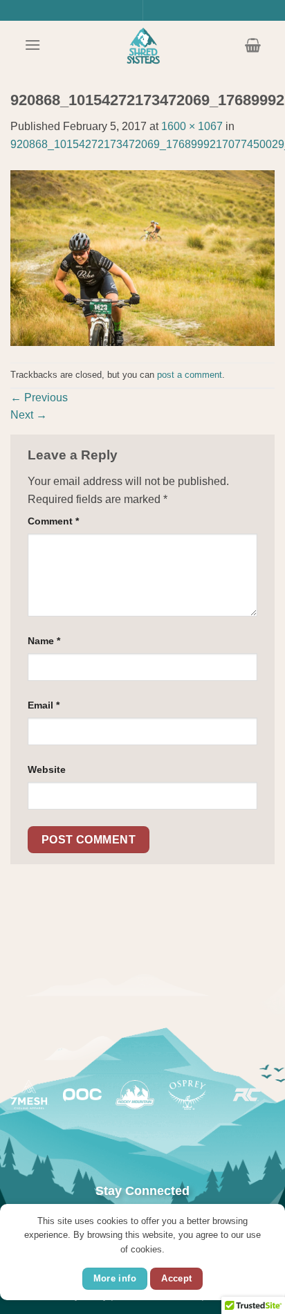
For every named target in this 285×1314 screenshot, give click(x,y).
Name (44, 640)
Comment (53, 521)
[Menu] (32, 45)
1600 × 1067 (192, 126)
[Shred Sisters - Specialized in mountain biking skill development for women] (142, 45)
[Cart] (253, 45)
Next (28, 415)
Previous (39, 397)
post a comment (189, 374)
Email (43, 705)
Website (47, 769)
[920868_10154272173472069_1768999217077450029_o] (142, 257)
